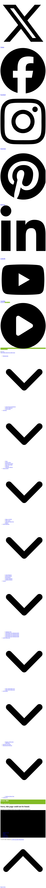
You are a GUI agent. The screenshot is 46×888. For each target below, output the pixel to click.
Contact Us (5, 834)
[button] (7, 352)
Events (4, 833)
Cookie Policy (5, 835)
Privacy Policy (5, 837)
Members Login (6, 832)
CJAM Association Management (17, 839)
